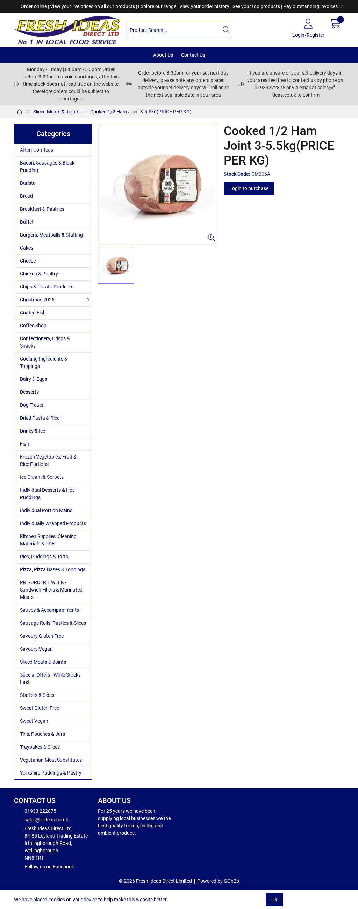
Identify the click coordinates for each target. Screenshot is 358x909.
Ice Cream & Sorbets (42, 477)
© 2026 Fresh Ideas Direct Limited (155, 881)
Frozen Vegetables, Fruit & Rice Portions (48, 460)
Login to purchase (248, 188)
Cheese (28, 261)
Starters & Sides (37, 695)
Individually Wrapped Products (53, 523)
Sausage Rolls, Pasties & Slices (53, 623)
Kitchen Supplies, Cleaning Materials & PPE (48, 539)
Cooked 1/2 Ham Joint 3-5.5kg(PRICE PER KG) (141, 111)
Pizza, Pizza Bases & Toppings (52, 569)
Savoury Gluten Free (42, 636)
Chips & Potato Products (46, 286)
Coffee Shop (33, 325)
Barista (28, 183)
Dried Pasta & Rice (39, 418)
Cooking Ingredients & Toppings (43, 362)
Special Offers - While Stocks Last (50, 678)
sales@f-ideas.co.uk (46, 820)
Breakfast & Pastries (42, 209)
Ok (274, 899)
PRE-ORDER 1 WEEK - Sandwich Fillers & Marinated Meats (51, 590)
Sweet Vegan (34, 721)
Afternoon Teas (36, 150)
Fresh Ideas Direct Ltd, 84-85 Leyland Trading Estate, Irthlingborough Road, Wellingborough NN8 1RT (56, 843)
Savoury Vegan (36, 649)
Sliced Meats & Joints (56, 111)
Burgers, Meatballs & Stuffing (51, 235)
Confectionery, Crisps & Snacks (45, 342)
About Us (163, 55)
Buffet (27, 222)
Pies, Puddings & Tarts (44, 556)
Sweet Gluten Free (39, 708)
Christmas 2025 (37, 299)
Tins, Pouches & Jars (42, 734)
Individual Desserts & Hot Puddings (47, 493)
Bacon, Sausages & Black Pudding (47, 166)
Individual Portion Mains (46, 510)
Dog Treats (31, 405)
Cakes (26, 248)
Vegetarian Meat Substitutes (51, 760)
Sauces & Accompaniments (49, 610)
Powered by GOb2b (218, 881)
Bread (26, 196)
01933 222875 (40, 811)
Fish (24, 444)
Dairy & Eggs (33, 379)
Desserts (29, 392)
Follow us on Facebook (49, 866)
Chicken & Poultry (39, 274)
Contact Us (193, 55)
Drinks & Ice (32, 431)
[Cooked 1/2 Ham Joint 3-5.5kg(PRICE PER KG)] (158, 184)
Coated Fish (33, 312)
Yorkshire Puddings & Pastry (50, 773)
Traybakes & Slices (40, 747)
